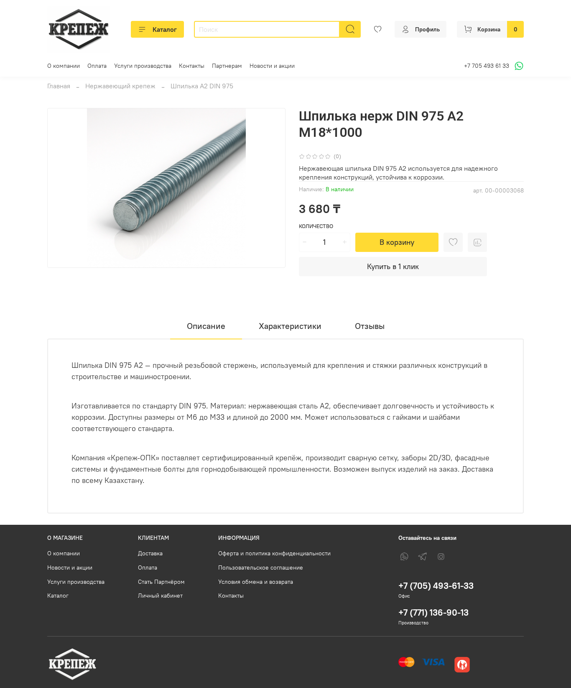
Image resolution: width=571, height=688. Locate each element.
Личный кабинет (160, 595)
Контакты (191, 65)
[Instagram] (441, 556)
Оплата (97, 65)
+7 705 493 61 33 (486, 65)
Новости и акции (272, 65)
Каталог (165, 29)
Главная (58, 86)
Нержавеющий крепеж (120, 86)
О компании (63, 65)
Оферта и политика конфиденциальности (274, 553)
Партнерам (227, 65)
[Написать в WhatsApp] (518, 66)
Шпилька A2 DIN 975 (202, 86)
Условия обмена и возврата (255, 581)
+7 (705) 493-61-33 (436, 585)
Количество (316, 226)
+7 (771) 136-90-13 (433, 612)
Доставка (150, 553)
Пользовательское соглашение (260, 567)
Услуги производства (142, 65)
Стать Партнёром (161, 581)
